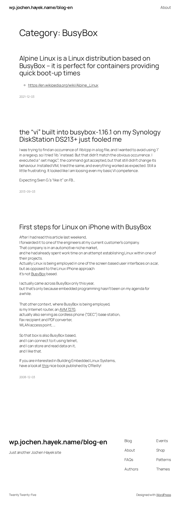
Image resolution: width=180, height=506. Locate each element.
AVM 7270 (67, 309)
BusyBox (38, 273)
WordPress (163, 495)
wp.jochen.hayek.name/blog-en (40, 7)
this (45, 365)
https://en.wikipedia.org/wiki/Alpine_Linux (63, 85)
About (165, 7)
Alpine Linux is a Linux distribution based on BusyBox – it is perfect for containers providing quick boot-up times (89, 65)
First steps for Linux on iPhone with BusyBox (85, 227)
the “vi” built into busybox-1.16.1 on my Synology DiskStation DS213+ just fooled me (90, 135)
